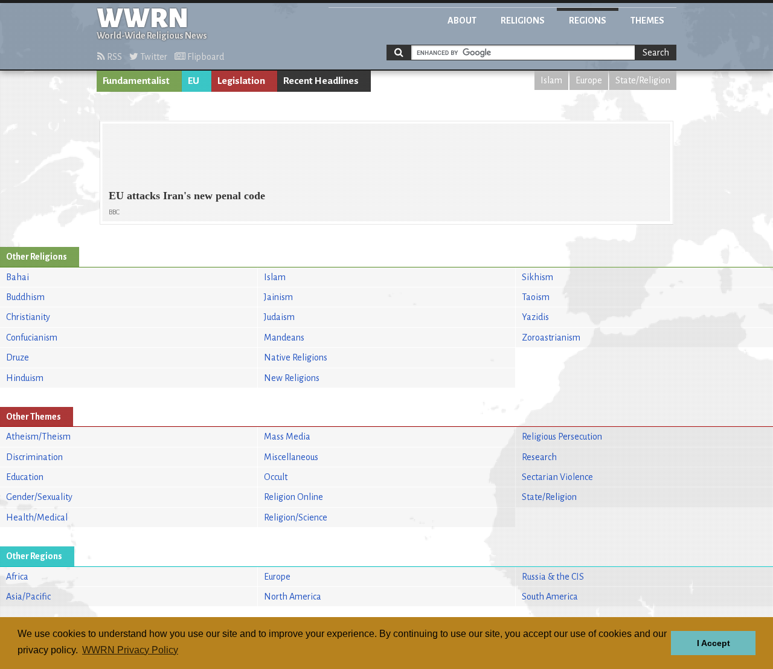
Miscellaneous (291, 457)
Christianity (28, 317)
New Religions (291, 378)
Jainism (278, 297)
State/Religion (642, 80)
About (461, 20)
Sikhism (537, 277)
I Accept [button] (713, 643)
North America (292, 596)
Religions (523, 20)
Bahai (17, 277)
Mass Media (287, 436)
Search (656, 52)
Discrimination (34, 457)
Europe (589, 80)
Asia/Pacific (28, 596)
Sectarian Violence (557, 477)
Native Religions (295, 357)
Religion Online (293, 497)
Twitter (152, 57)
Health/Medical (37, 517)
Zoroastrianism (551, 337)
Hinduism (24, 378)
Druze (17, 357)
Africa (17, 576)
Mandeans (284, 337)
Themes (647, 20)
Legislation (241, 80)
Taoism (536, 297)
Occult (275, 477)
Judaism (279, 317)
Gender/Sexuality (39, 497)
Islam (551, 80)
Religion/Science (295, 517)
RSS (113, 57)
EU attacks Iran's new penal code (187, 196)
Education (24, 477)
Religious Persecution (562, 436)
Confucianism (31, 337)
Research (539, 457)
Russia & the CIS (553, 576)
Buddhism (25, 297)
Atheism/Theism (38, 436)
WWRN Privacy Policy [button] (130, 650)
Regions (587, 20)
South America (550, 596)
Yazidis (535, 317)
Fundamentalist (136, 80)
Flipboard (204, 57)
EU (193, 80)
